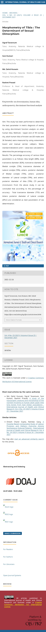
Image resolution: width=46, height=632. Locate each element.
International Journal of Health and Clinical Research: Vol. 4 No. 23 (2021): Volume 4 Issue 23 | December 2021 (25, 409)
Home (5, 13)
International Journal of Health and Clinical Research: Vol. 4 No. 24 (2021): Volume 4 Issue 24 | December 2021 (25, 431)
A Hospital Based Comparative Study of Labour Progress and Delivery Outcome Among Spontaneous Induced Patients (25, 425)
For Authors (8, 557)
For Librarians (8, 564)
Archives (13, 13)
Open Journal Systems (12, 575)
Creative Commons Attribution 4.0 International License (23, 604)
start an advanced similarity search (29, 439)
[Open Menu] (2, 2)
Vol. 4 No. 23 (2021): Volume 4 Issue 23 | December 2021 (23, 16)
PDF (7, 266)
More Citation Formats (14, 320)
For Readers (8, 549)
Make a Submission (12, 533)
